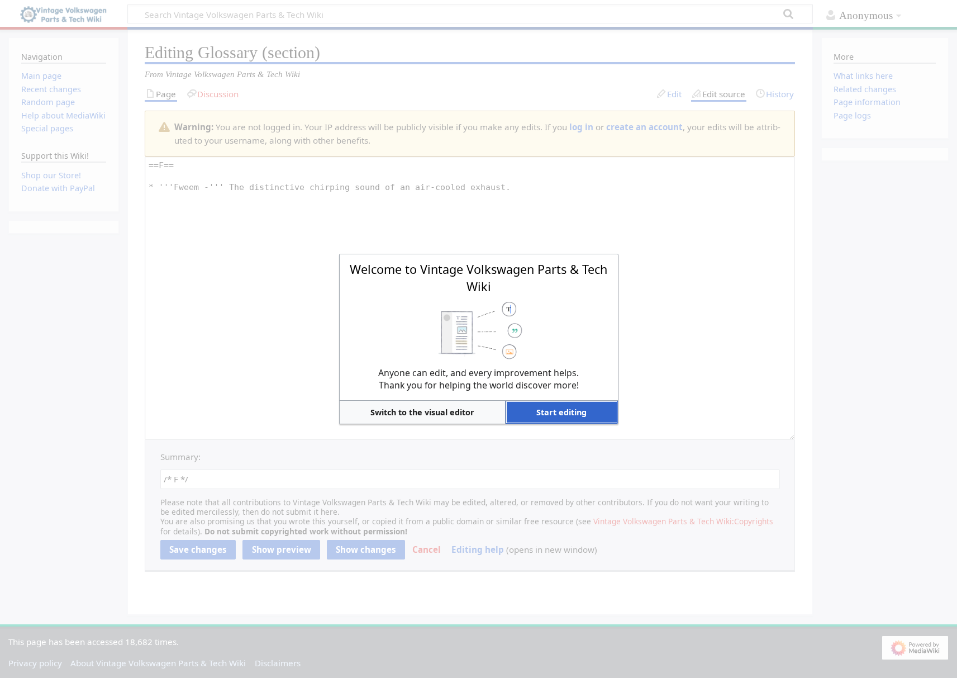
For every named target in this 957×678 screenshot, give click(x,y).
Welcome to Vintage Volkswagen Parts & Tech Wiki (478, 278)
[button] (423, 412)
